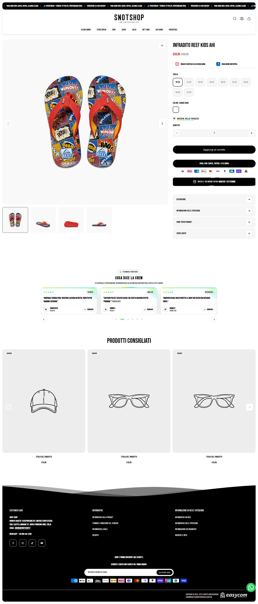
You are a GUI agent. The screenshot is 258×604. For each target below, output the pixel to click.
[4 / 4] (99, 220)
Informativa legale (100, 529)
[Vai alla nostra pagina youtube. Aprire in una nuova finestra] (41, 543)
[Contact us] (251, 587)
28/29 (223, 82)
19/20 (177, 82)
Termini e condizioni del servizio (105, 523)
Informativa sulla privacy (102, 517)
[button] (116, 319)
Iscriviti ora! (164, 572)
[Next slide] (162, 123)
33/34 (246, 82)
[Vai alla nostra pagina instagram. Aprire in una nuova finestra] (22, 543)
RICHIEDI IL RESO (181, 535)
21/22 (189, 82)
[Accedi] (242, 18)
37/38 (189, 92)
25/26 (211, 82)
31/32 (234, 82)
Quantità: (176, 125)
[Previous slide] (8, 123)
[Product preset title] (43, 401)
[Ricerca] (234, 18)
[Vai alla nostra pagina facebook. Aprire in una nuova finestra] (13, 543)
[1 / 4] (15, 220)
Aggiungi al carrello (214, 149)
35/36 (177, 92)
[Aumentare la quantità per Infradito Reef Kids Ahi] (251, 133)
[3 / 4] (71, 220)
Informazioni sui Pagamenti (185, 529)
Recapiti (95, 535)
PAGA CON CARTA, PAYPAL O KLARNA (214, 163)
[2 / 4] (43, 220)
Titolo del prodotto (44, 456)
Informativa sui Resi (183, 517)
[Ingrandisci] (162, 45)
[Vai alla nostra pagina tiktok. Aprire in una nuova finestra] (32, 543)
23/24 (200, 82)
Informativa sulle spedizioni (186, 523)
